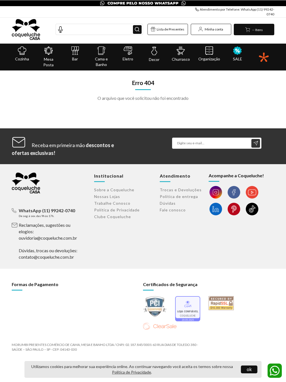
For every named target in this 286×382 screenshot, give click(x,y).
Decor (154, 59)
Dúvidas (168, 203)
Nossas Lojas (107, 196)
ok (249, 369)
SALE (237, 58)
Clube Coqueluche (112, 216)
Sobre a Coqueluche (114, 189)
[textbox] (99, 29)
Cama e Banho (101, 61)
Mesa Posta (48, 62)
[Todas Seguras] (263, 57)
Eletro (128, 58)
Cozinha (22, 58)
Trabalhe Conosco (112, 203)
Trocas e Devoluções (181, 189)
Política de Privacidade (131, 372)
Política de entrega (179, 196)
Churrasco (181, 59)
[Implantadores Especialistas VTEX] (261, 342)
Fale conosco (173, 209)
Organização (209, 58)
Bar (75, 58)
